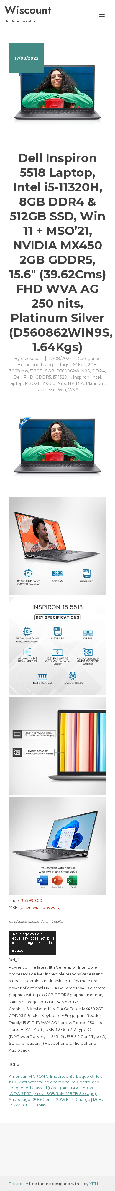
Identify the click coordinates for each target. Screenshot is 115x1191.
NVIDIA (76, 383)
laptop (16, 383)
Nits (62, 383)
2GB (92, 364)
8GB (49, 371)
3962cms (18, 371)
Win (62, 389)
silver (42, 389)
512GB (36, 371)
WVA (73, 389)
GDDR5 (43, 377)
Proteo (15, 1183)
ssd (52, 389)
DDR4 (98, 371)
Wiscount (27, 10)
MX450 (48, 383)
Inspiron (81, 377)
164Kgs (78, 364)
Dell (18, 377)
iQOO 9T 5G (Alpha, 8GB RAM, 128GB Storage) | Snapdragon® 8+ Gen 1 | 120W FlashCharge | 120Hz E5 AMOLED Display (56, 1099)
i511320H (62, 377)
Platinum (95, 383)
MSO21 (32, 383)
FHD (28, 377)
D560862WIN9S (73, 371)
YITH (93, 1183)
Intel (96, 377)
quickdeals (31, 358)
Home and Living (35, 364)
